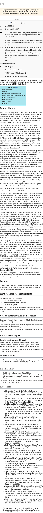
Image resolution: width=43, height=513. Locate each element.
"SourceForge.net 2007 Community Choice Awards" (21, 439)
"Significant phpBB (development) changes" (22, 464)
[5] (34, 171)
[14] (32, 262)
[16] (13, 267)
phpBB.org (8, 76)
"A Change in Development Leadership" (20, 479)
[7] (23, 179)
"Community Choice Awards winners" (23, 446)
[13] (7, 242)
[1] (18, 28)
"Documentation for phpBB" (12, 360)
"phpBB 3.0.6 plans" (33, 458)
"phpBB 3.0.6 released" (22, 472)
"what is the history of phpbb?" (21, 392)
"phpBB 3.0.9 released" (33, 486)
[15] (29, 265)
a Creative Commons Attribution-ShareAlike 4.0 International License (21, 511)
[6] (29, 173)
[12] (17, 203)
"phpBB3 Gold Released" (22, 451)
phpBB (5, 373)
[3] (19, 154)
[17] (17, 276)
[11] (10, 199)
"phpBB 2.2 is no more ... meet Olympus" (23, 410)
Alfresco (7, 343)
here (33, 307)
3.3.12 (7, 33)
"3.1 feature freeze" (31, 499)
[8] (22, 185)
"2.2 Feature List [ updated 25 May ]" (17, 404)
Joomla (37, 345)
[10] (22, 190)
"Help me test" (29, 398)
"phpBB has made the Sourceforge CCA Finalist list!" (22, 433)
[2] (29, 122)
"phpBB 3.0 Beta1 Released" (21, 418)
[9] (24, 185)
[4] (28, 164)
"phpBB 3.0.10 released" (21, 492)
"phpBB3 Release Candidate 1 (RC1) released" (21, 425)
